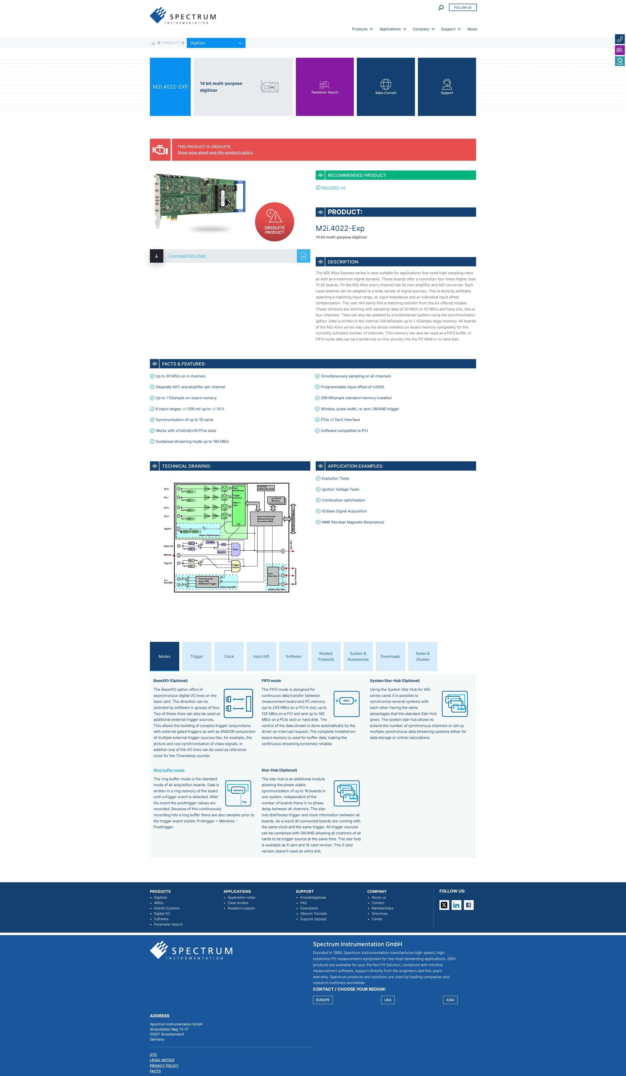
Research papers (241, 908)
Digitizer (160, 897)
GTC (153, 1055)
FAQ (303, 903)
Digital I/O (162, 914)
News (472, 29)
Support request (313, 919)
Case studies (238, 903)
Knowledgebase (313, 897)
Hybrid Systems (166, 908)
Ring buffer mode (169, 770)
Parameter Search (168, 924)
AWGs (158, 903)
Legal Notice (162, 1060)
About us (379, 897)
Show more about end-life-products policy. (216, 152)
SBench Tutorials (313, 914)
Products (360, 29)
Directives (380, 914)
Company (421, 29)
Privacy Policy (164, 1066)
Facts (155, 1071)
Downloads (309, 908)
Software (161, 919)
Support (448, 29)
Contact (378, 903)
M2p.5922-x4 (333, 187)
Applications (390, 29)
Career (377, 919)
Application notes (241, 897)
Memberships (382, 908)
